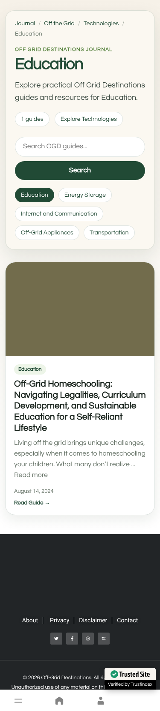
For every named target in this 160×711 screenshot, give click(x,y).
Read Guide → (32, 503)
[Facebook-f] (72, 639)
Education (34, 195)
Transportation (109, 233)
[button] (18, 701)
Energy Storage (85, 195)
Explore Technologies (89, 119)
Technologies (101, 24)
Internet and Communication (59, 214)
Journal (25, 24)
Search (80, 170)
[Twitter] (56, 639)
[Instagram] (88, 639)
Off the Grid (59, 24)
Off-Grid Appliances (47, 233)
